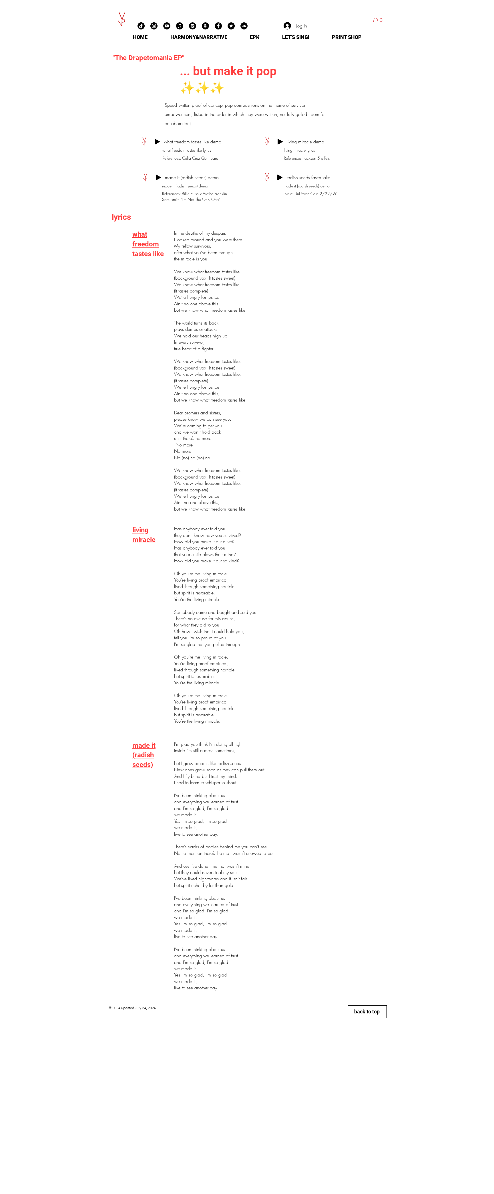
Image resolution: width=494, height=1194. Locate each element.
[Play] (157, 142)
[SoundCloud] (244, 25)
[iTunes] (179, 25)
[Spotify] (192, 25)
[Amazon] (205, 25)
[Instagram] (154, 25)
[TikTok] (141, 25)
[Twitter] (231, 25)
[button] (380, 20)
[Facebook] (218, 25)
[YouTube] (166, 25)
